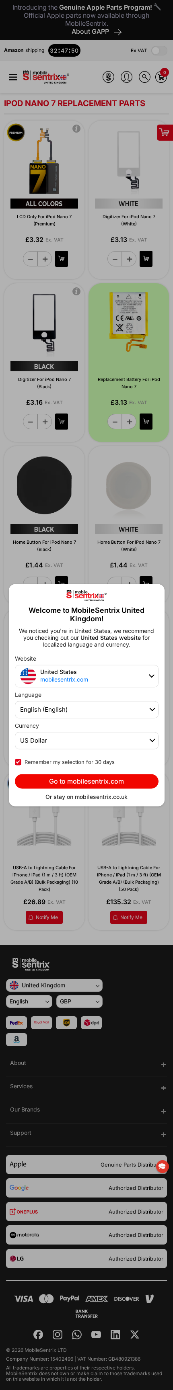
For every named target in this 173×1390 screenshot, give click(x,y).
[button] (162, 1166)
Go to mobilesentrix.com (86, 781)
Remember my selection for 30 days (70, 762)
